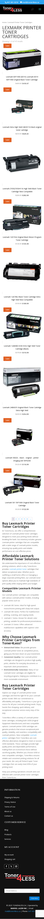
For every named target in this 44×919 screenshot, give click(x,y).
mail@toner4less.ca (12, 911)
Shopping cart (9, 859)
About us (7, 811)
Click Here (34, 898)
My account (9, 855)
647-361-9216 (33, 911)
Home (4, 22)
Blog (6, 830)
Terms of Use (9, 807)
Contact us (8, 816)
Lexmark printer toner (18, 569)
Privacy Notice (10, 802)
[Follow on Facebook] (6, 866)
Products (7, 834)
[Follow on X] (11, 866)
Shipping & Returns (11, 797)
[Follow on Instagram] (16, 866)
